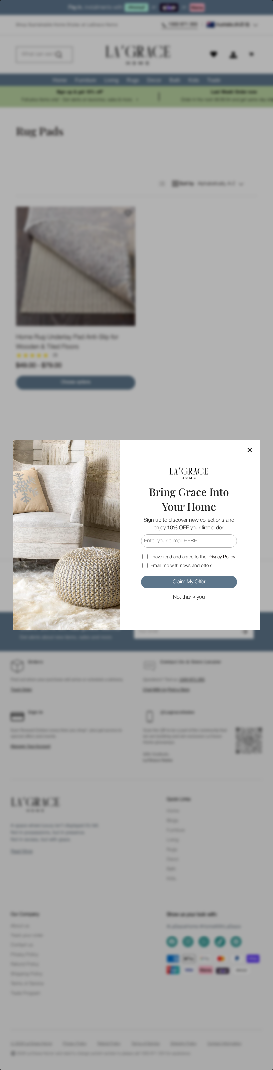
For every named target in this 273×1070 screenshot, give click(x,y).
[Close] (249, 450)
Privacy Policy (221, 557)
